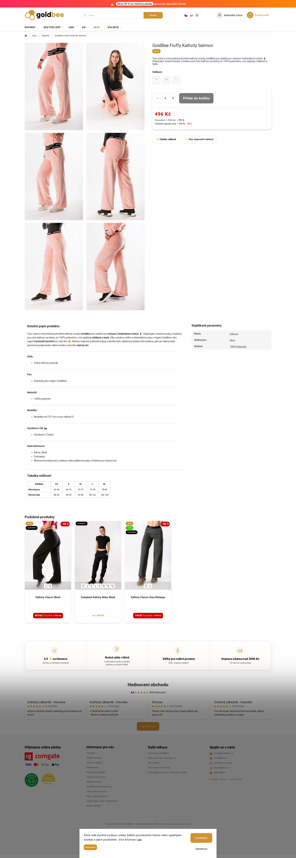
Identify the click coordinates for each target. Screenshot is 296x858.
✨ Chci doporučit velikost (199, 139)
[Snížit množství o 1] (157, 98)
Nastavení (90, 847)
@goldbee (219, 772)
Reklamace (92, 767)
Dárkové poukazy (96, 777)
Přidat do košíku (196, 98)
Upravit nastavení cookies (178, 824)
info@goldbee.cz (223, 753)
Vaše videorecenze (97, 796)
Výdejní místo (94, 782)
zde (139, 839)
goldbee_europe (223, 762)
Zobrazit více (148, 726)
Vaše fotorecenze (96, 791)
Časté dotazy (93, 758)
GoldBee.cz (220, 758)
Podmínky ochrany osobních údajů (167, 772)
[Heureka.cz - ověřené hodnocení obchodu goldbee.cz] (47, 779)
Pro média (153, 762)
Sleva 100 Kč (93, 806)
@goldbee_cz (221, 767)
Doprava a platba (96, 772)
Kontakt (90, 753)
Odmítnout (201, 848)
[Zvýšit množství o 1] (173, 98)
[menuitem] (33, 27)
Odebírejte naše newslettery (102, 801)
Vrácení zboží (94, 762)
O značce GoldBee (158, 753)
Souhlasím (201, 837)
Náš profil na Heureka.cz (162, 758)
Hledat (153, 15)
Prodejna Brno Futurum (99, 786)
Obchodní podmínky (159, 767)
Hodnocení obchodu (148, 684)
